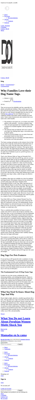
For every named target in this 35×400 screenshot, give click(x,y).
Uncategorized (10, 84)
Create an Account (6, 388)
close (2, 375)
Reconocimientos (13, 18)
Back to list (4, 329)
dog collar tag (9, 114)
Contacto (10, 21)
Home (2, 84)
